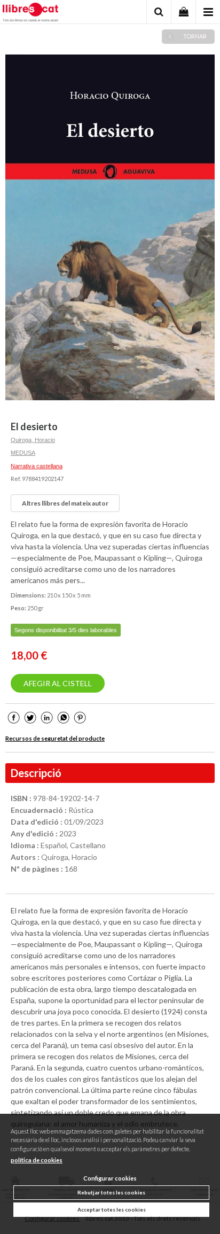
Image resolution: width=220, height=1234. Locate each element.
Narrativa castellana (36, 466)
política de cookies (36, 1160)
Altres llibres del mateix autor (65, 503)
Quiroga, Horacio (33, 440)
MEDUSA (23, 452)
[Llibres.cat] (30, 13)
